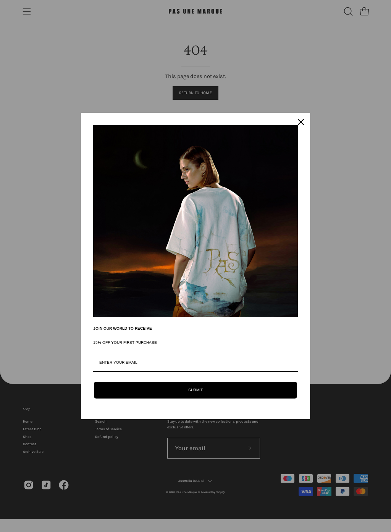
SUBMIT (195, 390)
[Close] (301, 122)
